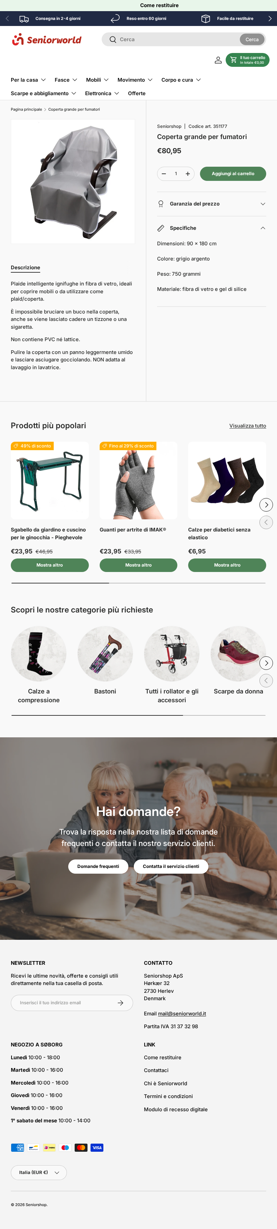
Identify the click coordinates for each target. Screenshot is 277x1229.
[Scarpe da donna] (238, 653)
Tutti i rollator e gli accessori (172, 695)
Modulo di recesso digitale (176, 1109)
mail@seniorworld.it (182, 1013)
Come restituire (159, 5)
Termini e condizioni (168, 1096)
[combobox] (184, 39)
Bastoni (105, 691)
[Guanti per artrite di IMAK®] (139, 481)
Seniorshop (169, 126)
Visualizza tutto (247, 425)
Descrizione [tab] (25, 267)
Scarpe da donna (238, 691)
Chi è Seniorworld (165, 1083)
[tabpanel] (73, 325)
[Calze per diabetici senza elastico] (227, 481)
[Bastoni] (105, 653)
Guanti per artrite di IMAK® (133, 529)
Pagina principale (26, 109)
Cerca (252, 39)
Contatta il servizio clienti (171, 866)
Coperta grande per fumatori (74, 109)
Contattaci (156, 1070)
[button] (248, 60)
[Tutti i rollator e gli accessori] (171, 653)
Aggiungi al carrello (233, 173)
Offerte (137, 93)
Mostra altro (49, 565)
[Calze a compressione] (38, 653)
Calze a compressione (39, 695)
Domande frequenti (98, 866)
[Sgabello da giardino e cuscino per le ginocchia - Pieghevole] (50, 481)
